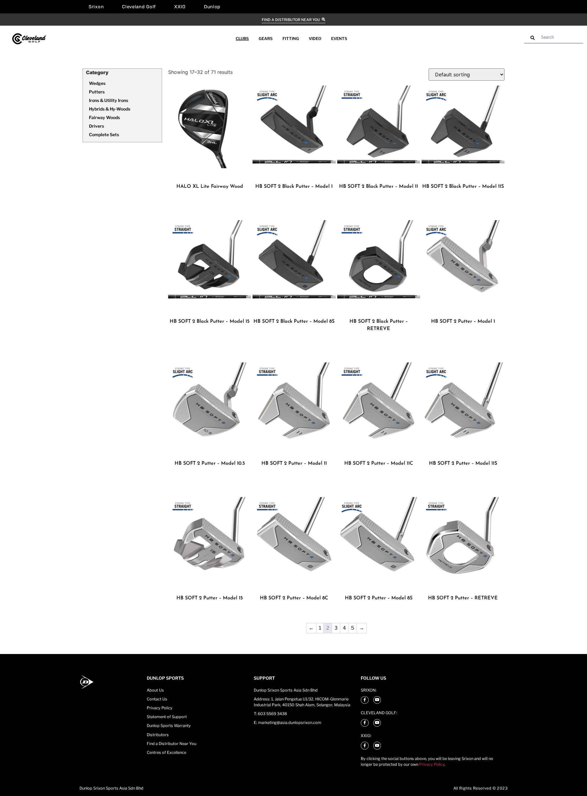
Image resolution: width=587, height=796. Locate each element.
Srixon (96, 6)
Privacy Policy (432, 764)
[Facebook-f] (365, 700)
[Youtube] (377, 700)
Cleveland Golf (139, 6)
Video (315, 38)
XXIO (180, 6)
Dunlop (212, 6)
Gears (266, 38)
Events (339, 38)
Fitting (290, 38)
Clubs (242, 38)
